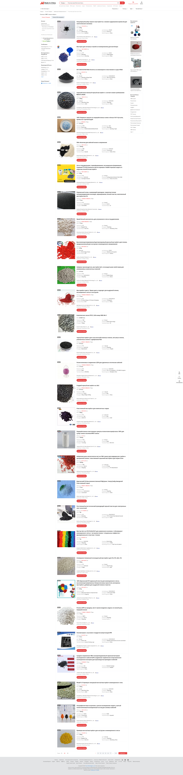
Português (86, 761)
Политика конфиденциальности (86, 759)
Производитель (46, 46)
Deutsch (81, 761)
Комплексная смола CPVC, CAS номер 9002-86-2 (92, 315)
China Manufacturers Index (88, 763)
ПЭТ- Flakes (133, 127)
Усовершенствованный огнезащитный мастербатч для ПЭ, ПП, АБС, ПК (99, 558)
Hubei (44, 73)
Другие (43, 62)
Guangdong (45, 71)
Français (72, 761)
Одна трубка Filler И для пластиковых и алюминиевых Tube (135, 71)
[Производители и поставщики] (48, 2)
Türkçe (124, 761)
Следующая (122, 753)
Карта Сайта (110, 759)
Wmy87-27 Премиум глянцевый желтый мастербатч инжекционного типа (100, 682)
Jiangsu (44, 69)
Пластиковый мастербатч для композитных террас (93, 408)
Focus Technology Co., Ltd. (90, 765)
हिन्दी (116, 761)
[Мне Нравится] (125, 759)
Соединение (109, 5)
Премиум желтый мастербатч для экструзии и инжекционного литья (98, 730)
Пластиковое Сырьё (135, 125)
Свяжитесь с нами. (46, 83)
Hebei (44, 75)
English (53, 761)
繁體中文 (63, 761)
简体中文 (58, 761)
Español (76, 761)
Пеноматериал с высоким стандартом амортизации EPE (94, 633)
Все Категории (45, 8)
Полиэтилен (78, 5)
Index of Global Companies (111, 763)
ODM (44, 58)
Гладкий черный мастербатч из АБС (88, 385)
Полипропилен (89, 5)
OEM (44, 56)
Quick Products (79, 763)
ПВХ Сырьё (72, 5)
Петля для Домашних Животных (137, 116)
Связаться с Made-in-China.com (100, 759)
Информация (117, 759)
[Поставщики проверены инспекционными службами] (47, 39)
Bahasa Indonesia (136, 761)
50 (67, 753)
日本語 (67, 761)
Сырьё (83, 5)
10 (61, 753)
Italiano (91, 761)
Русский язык (97, 761)
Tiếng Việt (129, 761)
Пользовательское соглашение (71, 759)
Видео (59, 21)
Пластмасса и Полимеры (48, 26)
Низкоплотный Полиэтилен (136, 118)
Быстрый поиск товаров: (64, 5)
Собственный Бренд (47, 60)
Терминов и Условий (95, 770)
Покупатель (115, 8)
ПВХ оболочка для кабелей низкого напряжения (92, 142)
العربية (106, 761)
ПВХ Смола (133, 129)
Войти (141, 3)
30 (64, 753)
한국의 (102, 761)
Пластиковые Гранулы (135, 123)
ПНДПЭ (94, 5)
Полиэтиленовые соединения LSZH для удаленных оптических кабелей (99, 362)
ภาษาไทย (120, 761)
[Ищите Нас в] (128, 759)
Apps (131, 8)
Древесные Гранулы (101, 5)
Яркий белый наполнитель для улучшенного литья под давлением (98, 219)
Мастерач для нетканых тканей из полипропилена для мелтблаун (97, 46)
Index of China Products (100, 763)
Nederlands (111, 761)
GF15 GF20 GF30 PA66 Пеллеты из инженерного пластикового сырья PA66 (100, 69)
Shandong (45, 67)
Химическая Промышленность (45, 24)
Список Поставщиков (58, 17)
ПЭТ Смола (115, 5)
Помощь (125, 8)
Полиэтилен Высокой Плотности (137, 120)
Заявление (61, 759)
